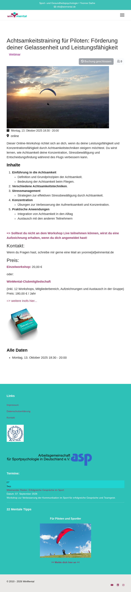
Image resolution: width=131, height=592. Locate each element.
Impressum (13, 405)
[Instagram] (123, 585)
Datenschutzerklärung (18, 411)
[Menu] (122, 15)
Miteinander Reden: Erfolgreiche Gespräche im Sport (35, 490)
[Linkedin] (118, 585)
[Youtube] (112, 585)
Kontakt (11, 417)
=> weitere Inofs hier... (22, 301)
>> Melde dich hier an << (65, 562)
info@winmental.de (66, 7)
